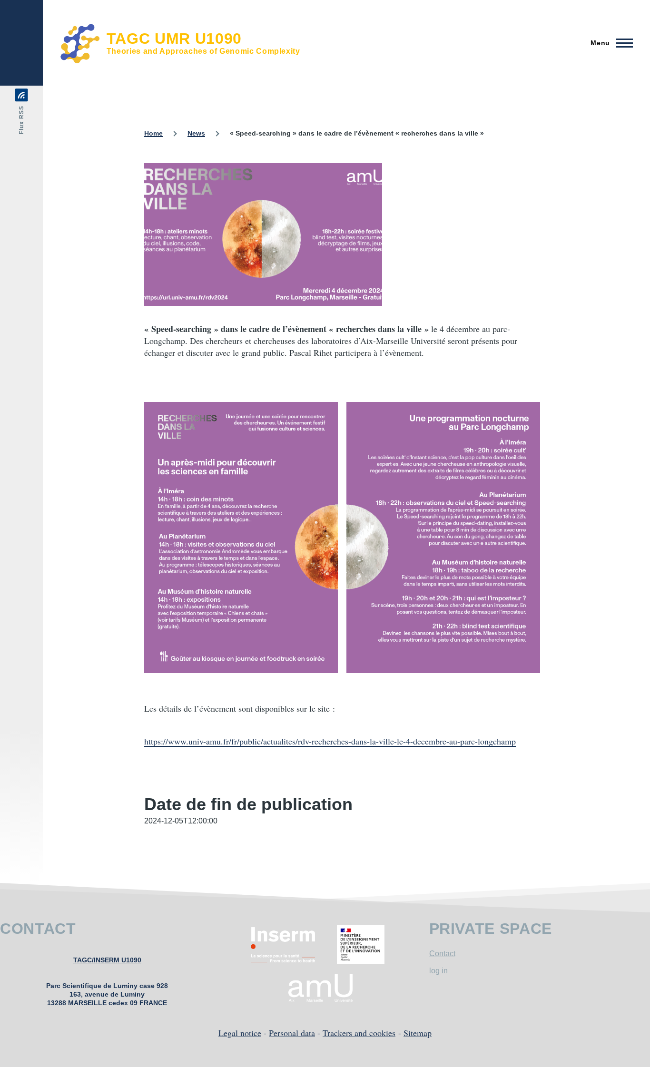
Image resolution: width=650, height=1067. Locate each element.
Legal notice (239, 1032)
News (196, 133)
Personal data (292, 1032)
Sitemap (418, 1032)
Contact (442, 954)
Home (153, 133)
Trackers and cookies (359, 1032)
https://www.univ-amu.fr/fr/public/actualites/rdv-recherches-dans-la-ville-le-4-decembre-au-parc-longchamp (330, 741)
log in (438, 971)
